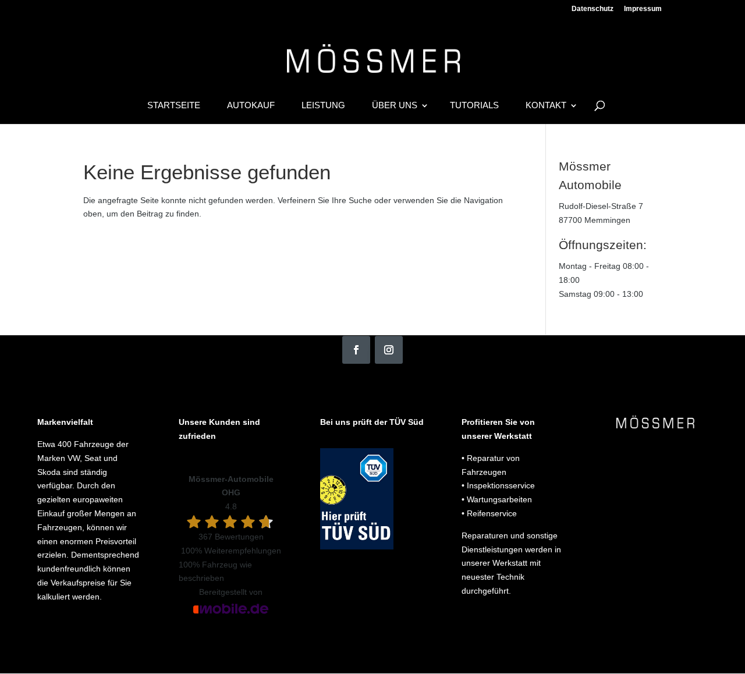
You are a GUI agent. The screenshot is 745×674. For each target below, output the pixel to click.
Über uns (394, 105)
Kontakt (546, 105)
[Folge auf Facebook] (356, 350)
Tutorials (474, 105)
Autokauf (251, 105)
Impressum (643, 9)
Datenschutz (592, 9)
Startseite (173, 105)
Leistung (323, 105)
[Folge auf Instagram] (389, 350)
